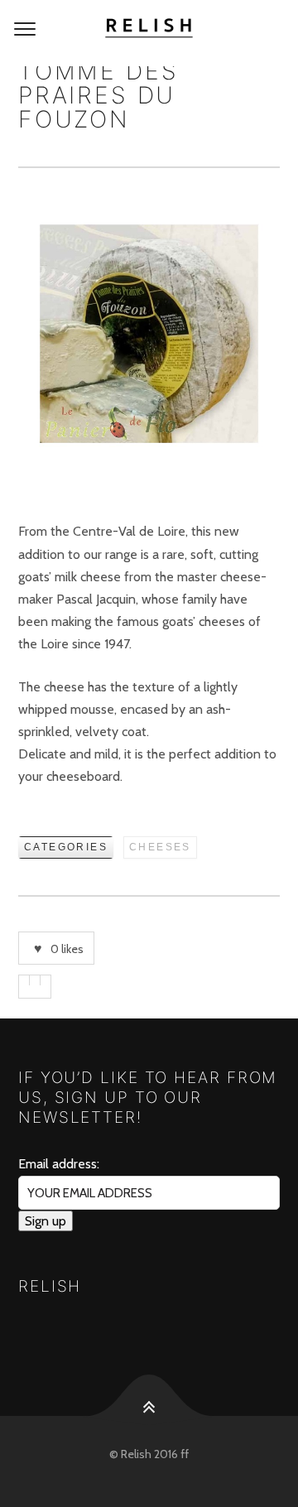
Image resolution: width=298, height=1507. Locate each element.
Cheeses (160, 847)
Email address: (58, 1164)
